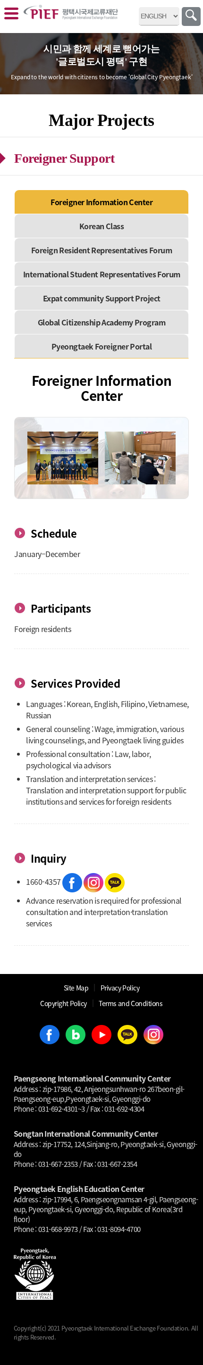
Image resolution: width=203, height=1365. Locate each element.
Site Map (76, 987)
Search (191, 16)
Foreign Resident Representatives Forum (101, 250)
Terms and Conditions (130, 1003)
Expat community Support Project (102, 298)
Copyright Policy (63, 1003)
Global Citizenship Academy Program (102, 322)
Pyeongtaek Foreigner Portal (101, 346)
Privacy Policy (120, 987)
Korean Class (101, 226)
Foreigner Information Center (101, 202)
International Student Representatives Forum (101, 274)
